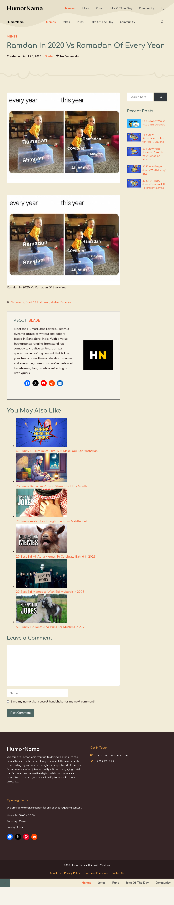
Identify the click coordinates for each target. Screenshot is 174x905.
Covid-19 (30, 302)
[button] (162, 8)
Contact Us (118, 873)
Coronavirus (17, 302)
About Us (55, 873)
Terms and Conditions (95, 873)
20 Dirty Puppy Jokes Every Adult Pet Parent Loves (153, 184)
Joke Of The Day (120, 8)
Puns (99, 8)
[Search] (160, 97)
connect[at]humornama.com (111, 755)
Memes (70, 8)
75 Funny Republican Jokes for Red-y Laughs (153, 138)
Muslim (54, 302)
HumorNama (25, 8)
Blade (49, 56)
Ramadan (65, 302)
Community (146, 8)
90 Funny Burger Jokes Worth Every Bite (153, 170)
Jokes (85, 8)
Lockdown (43, 302)
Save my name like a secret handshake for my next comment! (52, 701)
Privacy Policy (72, 873)
